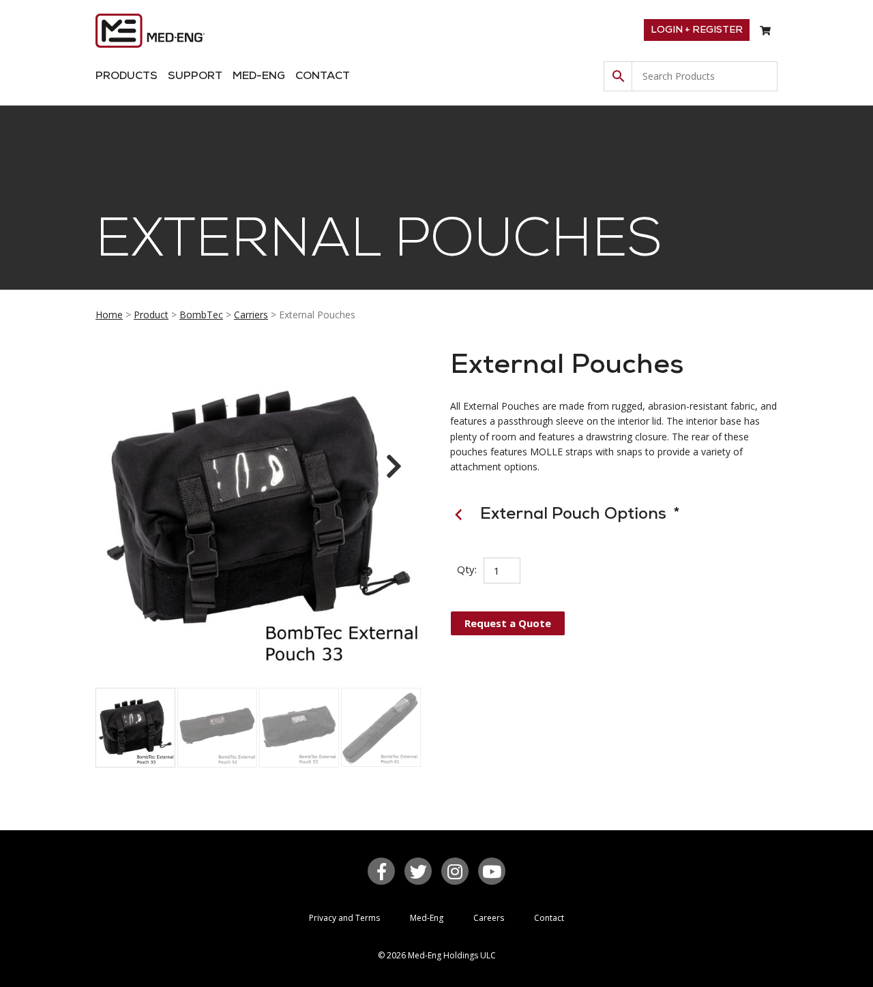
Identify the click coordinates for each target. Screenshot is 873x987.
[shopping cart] (765, 30)
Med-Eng (259, 76)
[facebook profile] (381, 871)
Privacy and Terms (344, 918)
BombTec (201, 314)
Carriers (251, 314)
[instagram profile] (455, 871)
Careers (488, 918)
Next (390, 479)
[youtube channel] (491, 871)
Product (151, 314)
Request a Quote (507, 623)
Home (109, 314)
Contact (322, 76)
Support (195, 76)
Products (126, 76)
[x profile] (418, 871)
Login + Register (697, 30)
